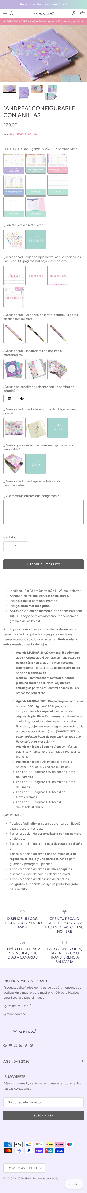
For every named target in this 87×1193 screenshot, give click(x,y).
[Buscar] (14, 13)
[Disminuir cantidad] (7, 546)
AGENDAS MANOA (23, 134)
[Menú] (4, 13)
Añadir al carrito (43, 564)
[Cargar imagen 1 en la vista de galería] (43, 53)
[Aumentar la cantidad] (24, 546)
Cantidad (10, 537)
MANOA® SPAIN (22, 1178)
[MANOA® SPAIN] (43, 13)
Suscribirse (43, 1115)
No (21, 398)
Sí (9, 398)
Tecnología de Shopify (45, 1178)
